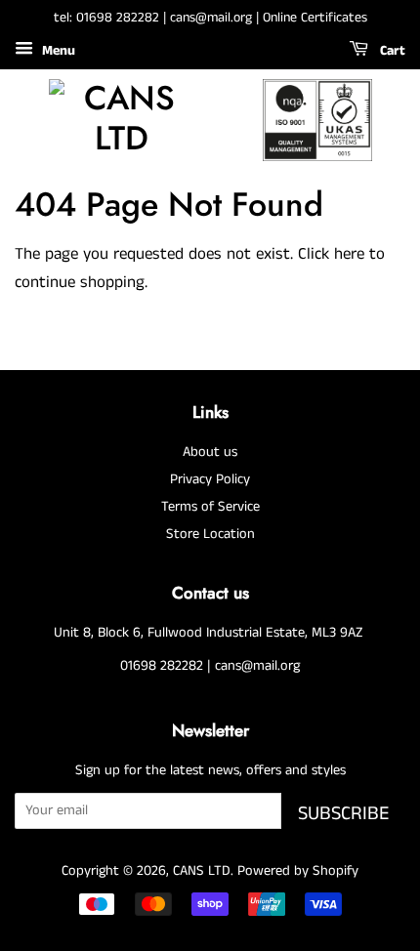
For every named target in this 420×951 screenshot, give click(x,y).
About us (210, 452)
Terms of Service (210, 507)
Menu (56, 51)
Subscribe (343, 814)
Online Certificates (315, 17)
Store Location (210, 534)
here (349, 254)
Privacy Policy (210, 479)
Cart (390, 51)
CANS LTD (202, 871)
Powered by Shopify (297, 871)
